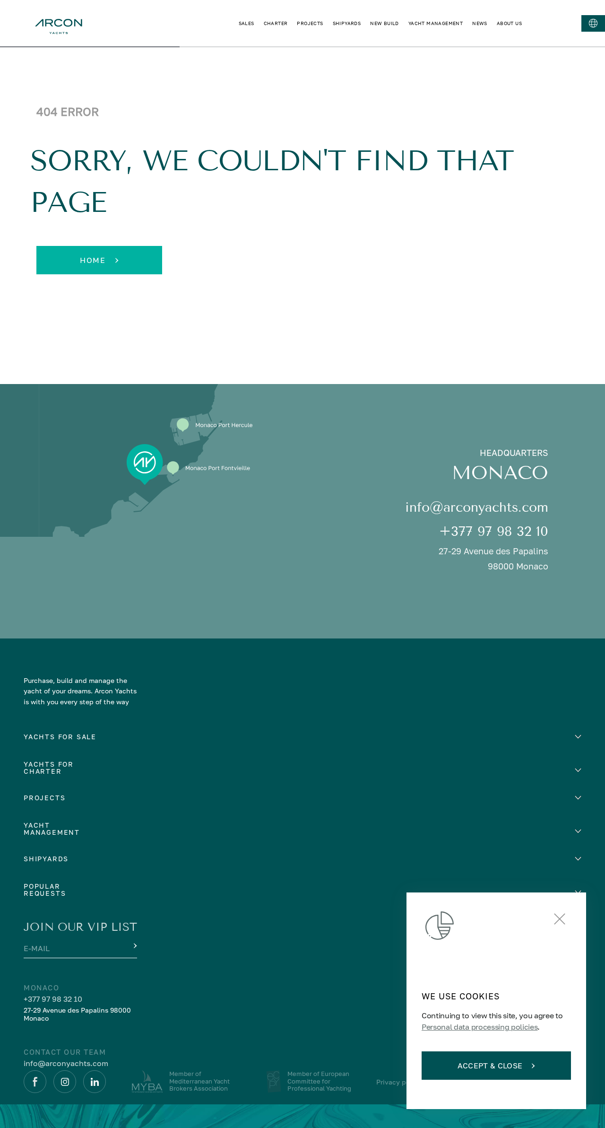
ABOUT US (509, 23)
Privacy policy (398, 1082)
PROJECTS (310, 23)
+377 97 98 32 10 (493, 531)
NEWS (479, 23)
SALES (246, 23)
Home (92, 260)
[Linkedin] (94, 1081)
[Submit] (134, 946)
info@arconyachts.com (476, 507)
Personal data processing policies (479, 1027)
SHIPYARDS (347, 23)
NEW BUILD (384, 23)
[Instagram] (64, 1081)
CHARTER (276, 23)
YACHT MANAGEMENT (435, 23)
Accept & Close (490, 1065)
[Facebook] (35, 1081)
